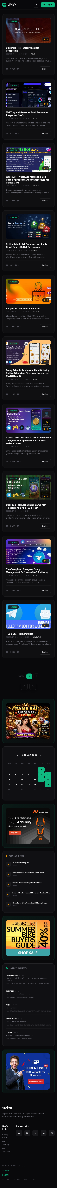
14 (35, 779)
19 (22, 784)
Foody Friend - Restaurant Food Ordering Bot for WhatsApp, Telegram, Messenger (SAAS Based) (28, 373)
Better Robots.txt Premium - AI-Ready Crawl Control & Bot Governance (26, 246)
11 (16, 779)
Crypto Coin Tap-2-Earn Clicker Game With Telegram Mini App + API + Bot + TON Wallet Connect (28, 440)
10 (9, 779)
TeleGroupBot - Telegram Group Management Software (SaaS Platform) (27, 571)
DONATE (6, 1175)
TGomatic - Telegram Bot (19, 634)
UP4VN (12, 4)
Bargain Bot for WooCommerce (22, 308)
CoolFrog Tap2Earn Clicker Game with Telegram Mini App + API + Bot (26, 506)
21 (35, 784)
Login (49, 4)
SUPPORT (6, 1170)
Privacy (6, 1180)
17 (9, 784)
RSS (34, 1180)
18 (16, 784)
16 (48, 779)
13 (28, 779)
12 (22, 779)
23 (48, 784)
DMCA (26, 1180)
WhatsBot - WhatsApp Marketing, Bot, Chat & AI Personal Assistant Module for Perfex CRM (27, 179)
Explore (45, 69)
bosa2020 (10, 54)
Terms (17, 1180)
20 (28, 784)
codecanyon (10, 119)
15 (41, 779)
